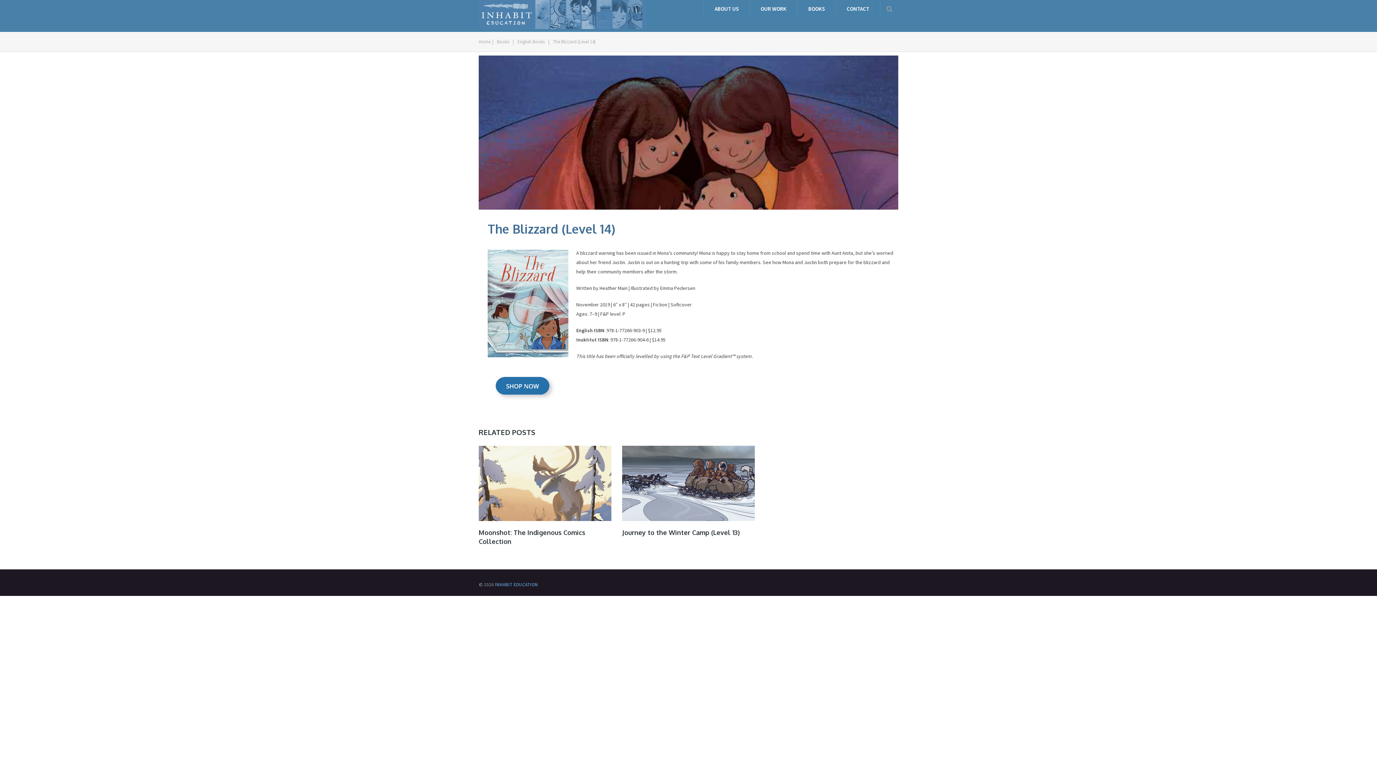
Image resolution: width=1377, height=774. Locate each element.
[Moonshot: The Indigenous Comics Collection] (545, 483)
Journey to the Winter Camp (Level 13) (681, 532)
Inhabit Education (516, 585)
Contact (858, 8)
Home (485, 42)
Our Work (773, 8)
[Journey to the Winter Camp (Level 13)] (688, 483)
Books (816, 8)
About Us (727, 8)
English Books (531, 42)
